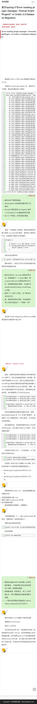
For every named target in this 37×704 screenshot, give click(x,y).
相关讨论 (32, 196)
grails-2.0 (23, 24)
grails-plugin (6, 27)
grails (18, 24)
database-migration (9, 24)
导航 (32, 2)
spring (13, 27)
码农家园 (5, 2)
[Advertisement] (18, 58)
